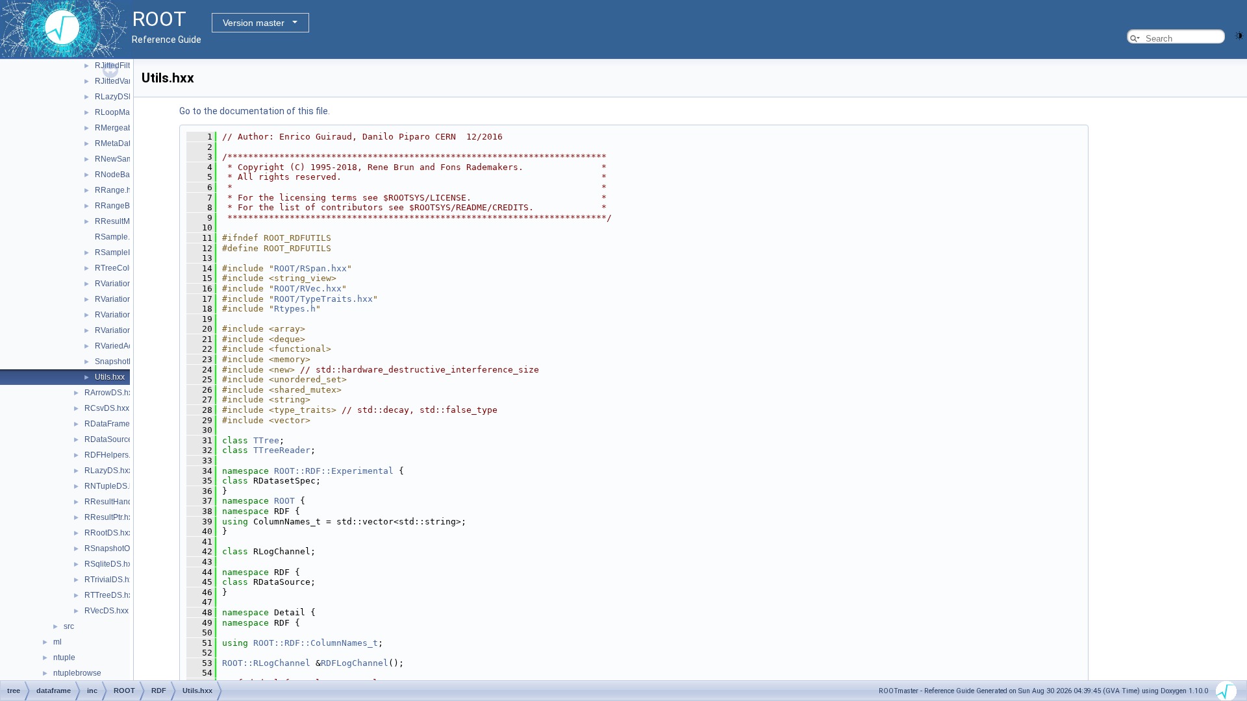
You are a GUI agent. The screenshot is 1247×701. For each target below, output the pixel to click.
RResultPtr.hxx (110, 517)
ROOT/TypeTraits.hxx (323, 299)
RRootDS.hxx (108, 532)
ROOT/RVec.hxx (308, 288)
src (69, 626)
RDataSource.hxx (115, 439)
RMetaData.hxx (122, 143)
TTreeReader (281, 450)
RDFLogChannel (354, 663)
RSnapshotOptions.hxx (125, 548)
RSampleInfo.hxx (125, 252)
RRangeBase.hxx (126, 205)
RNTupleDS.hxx (113, 486)
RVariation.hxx (120, 283)
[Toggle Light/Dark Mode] (1239, 34)
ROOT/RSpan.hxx (310, 268)
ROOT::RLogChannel (266, 663)
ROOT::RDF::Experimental (334, 471)
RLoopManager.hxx (129, 112)
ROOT (284, 501)
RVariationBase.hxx (129, 299)
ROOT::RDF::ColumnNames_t (315, 643)
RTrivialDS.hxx (110, 579)
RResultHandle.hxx (118, 501)
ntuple (64, 657)
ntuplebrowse (77, 673)
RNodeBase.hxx (124, 174)
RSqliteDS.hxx (110, 564)
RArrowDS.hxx (110, 392)
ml (57, 641)
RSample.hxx (118, 236)
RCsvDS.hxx (106, 408)
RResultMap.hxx (124, 221)
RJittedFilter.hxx (123, 65)
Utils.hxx (110, 377)
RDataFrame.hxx (114, 423)
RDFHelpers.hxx (113, 455)
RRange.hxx (117, 190)
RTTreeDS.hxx (110, 595)
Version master (253, 23)
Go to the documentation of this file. (254, 111)
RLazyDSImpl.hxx (126, 96)
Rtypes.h (295, 309)
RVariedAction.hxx (127, 345)
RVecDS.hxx (106, 610)
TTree (266, 440)
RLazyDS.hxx (108, 470)
